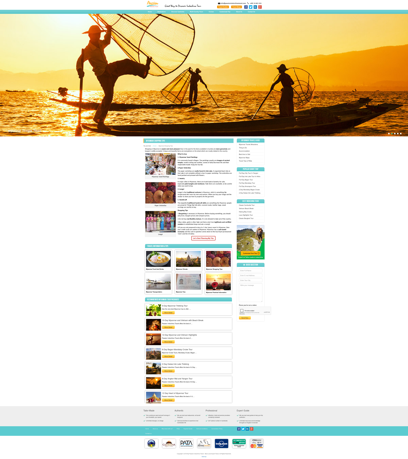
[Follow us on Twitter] (251, 7)
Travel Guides (223, 7)
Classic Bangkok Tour (246, 218)
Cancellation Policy (216, 429)
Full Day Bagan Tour (246, 180)
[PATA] (186, 443)
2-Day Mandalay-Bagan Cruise (249, 189)
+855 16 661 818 (255, 3)
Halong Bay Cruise (245, 212)
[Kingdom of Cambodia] (169, 443)
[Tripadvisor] (239, 443)
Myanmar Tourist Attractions (248, 144)
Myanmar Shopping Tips (214, 269)
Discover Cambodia (177, 12)
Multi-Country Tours (196, 12)
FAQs (178, 429)
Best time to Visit (244, 154)
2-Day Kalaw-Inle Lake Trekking (249, 193)
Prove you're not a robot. (248, 305)
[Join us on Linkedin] (255, 7)
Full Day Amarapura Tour (247, 186)
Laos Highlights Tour (246, 215)
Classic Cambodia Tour (247, 205)
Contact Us (251, 12)
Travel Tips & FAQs (245, 161)
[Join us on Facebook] (246, 7)
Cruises (211, 12)
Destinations (161, 12)
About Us (239, 12)
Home (150, 12)
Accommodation (244, 151)
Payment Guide (187, 429)
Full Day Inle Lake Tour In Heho (249, 176)
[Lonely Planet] (221, 443)
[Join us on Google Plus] (260, 7)
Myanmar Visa (180, 292)
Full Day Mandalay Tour (247, 183)
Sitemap (204, 456)
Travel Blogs (236, 7)
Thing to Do (243, 148)
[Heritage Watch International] (204, 443)
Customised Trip (225, 12)
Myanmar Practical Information (216, 292)
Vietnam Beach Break (246, 208)
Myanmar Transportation (154, 292)
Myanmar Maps (244, 157)
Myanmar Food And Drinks (155, 269)
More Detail (168, 312)
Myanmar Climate (182, 269)
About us (155, 429)
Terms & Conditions (202, 429)
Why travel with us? (167, 429)
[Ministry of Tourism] (151, 443)
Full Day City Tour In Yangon (248, 173)
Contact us (148, 433)
